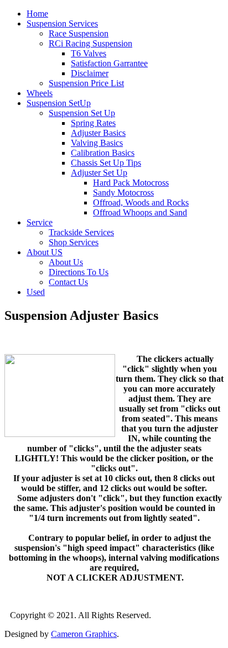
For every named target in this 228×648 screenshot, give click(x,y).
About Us (66, 262)
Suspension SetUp (59, 103)
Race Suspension (78, 33)
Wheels (40, 93)
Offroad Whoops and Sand (140, 212)
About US (45, 252)
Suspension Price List (86, 83)
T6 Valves (88, 53)
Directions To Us (78, 272)
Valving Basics (97, 142)
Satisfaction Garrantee (109, 63)
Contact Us (68, 282)
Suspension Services (62, 23)
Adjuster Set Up (99, 172)
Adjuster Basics (98, 133)
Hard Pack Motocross (131, 182)
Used (36, 292)
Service (40, 222)
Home (37, 13)
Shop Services (74, 242)
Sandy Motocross (123, 192)
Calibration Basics (102, 152)
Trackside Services (81, 232)
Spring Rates (93, 123)
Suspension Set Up (82, 113)
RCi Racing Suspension (90, 43)
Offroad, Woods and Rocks (141, 202)
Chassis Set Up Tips (106, 162)
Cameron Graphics (84, 634)
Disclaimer (89, 73)
